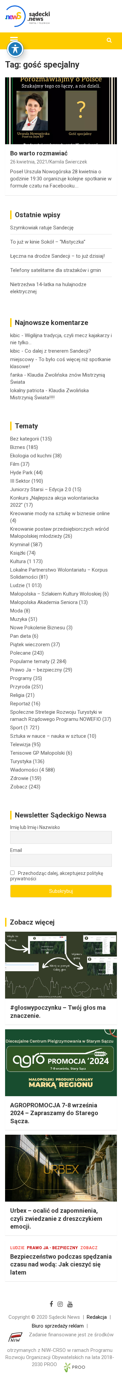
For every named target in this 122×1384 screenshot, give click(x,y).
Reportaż (20, 704)
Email (16, 850)
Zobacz (18, 787)
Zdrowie (19, 778)
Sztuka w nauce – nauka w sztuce (48, 736)
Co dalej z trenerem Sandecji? (58, 351)
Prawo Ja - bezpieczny (52, 1247)
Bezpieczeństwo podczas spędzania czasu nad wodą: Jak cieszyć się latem (61, 1264)
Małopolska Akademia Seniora (44, 602)
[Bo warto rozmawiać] (61, 110)
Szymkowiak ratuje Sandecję (42, 228)
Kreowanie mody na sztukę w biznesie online (60, 513)
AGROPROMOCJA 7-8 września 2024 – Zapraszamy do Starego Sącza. (54, 1113)
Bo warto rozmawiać (38, 153)
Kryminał (19, 545)
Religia (17, 695)
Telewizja (20, 744)
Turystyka (21, 761)
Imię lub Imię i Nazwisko (35, 827)
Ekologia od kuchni (31, 456)
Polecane (20, 653)
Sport (16, 728)
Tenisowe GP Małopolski (37, 753)
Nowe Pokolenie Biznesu (37, 628)
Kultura (18, 561)
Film (14, 464)
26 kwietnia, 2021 (28, 162)
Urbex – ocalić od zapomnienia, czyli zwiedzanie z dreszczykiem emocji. (56, 1218)
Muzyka (18, 619)
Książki (17, 553)
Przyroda (20, 687)
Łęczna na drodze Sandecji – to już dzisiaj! (57, 256)
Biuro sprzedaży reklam (58, 1326)
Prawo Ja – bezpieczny (36, 670)
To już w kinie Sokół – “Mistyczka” (47, 242)
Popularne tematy (29, 661)
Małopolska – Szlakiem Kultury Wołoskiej (55, 594)
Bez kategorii (24, 439)
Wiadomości (24, 770)
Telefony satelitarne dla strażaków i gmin (55, 270)
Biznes (17, 447)
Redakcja (97, 1317)
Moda (16, 611)
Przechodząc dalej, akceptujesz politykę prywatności (56, 876)
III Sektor (20, 481)
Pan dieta (20, 636)
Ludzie (17, 585)
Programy (21, 678)
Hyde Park (21, 473)
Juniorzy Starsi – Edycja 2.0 (40, 489)
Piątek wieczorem (30, 644)
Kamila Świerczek (68, 162)
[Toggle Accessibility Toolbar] (15, 49)
